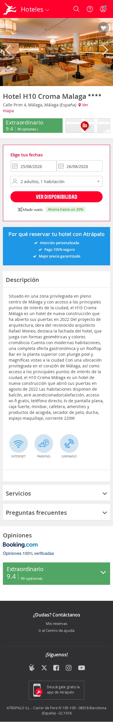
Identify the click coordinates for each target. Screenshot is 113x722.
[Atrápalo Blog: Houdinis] (31, 668)
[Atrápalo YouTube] (81, 668)
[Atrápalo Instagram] (69, 668)
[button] (103, 28)
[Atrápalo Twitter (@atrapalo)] (44, 668)
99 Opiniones (27, 129)
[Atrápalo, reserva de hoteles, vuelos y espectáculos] (9, 9)
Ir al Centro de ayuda (56, 630)
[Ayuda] (89, 9)
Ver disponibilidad (56, 196)
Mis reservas (56, 623)
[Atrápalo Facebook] (56, 668)
